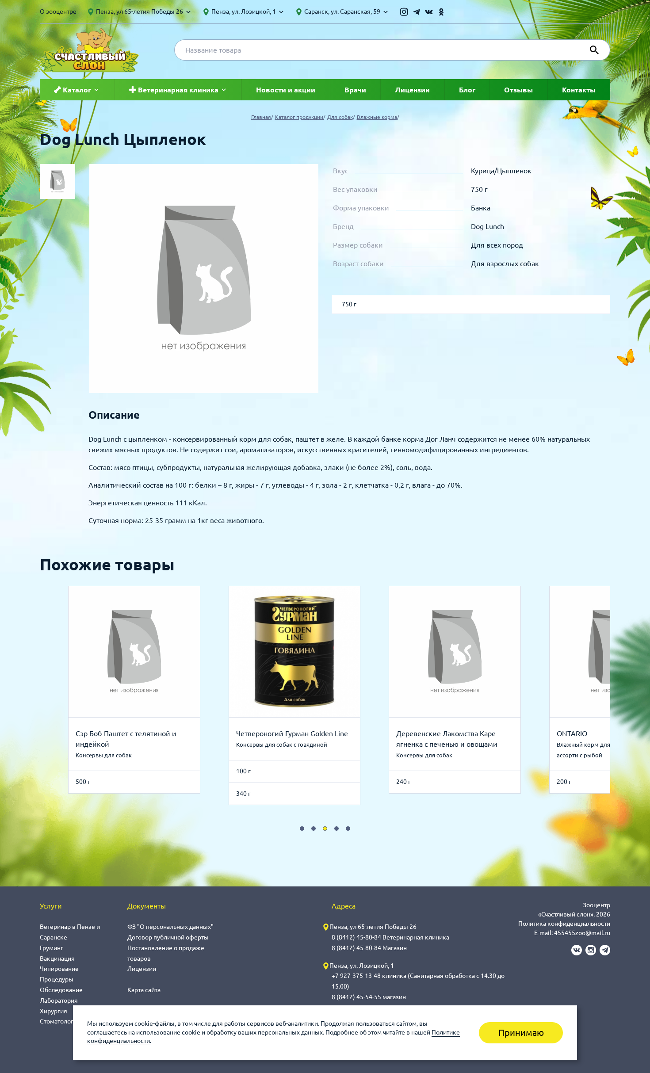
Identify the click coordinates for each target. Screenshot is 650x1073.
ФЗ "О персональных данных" (170, 926)
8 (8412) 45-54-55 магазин (369, 996)
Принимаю (521, 1032)
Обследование (61, 989)
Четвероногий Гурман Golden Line (292, 733)
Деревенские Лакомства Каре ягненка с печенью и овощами (446, 738)
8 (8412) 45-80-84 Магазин (369, 947)
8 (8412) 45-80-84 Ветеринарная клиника (390, 937)
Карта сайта (144, 989)
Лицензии (412, 90)
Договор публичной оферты (168, 937)
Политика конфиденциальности (564, 923)
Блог (467, 90)
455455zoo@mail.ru (582, 932)
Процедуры (56, 979)
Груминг (51, 947)
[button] (302, 828)
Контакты (579, 90)
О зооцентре (58, 11)
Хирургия (53, 1011)
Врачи (355, 90)
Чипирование (59, 968)
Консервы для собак (104, 755)
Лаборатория (59, 1000)
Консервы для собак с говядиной (281, 744)
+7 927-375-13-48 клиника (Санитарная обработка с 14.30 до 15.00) (418, 981)
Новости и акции (285, 90)
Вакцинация (57, 958)
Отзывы (518, 90)
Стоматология (60, 1021)
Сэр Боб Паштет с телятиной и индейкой (126, 738)
